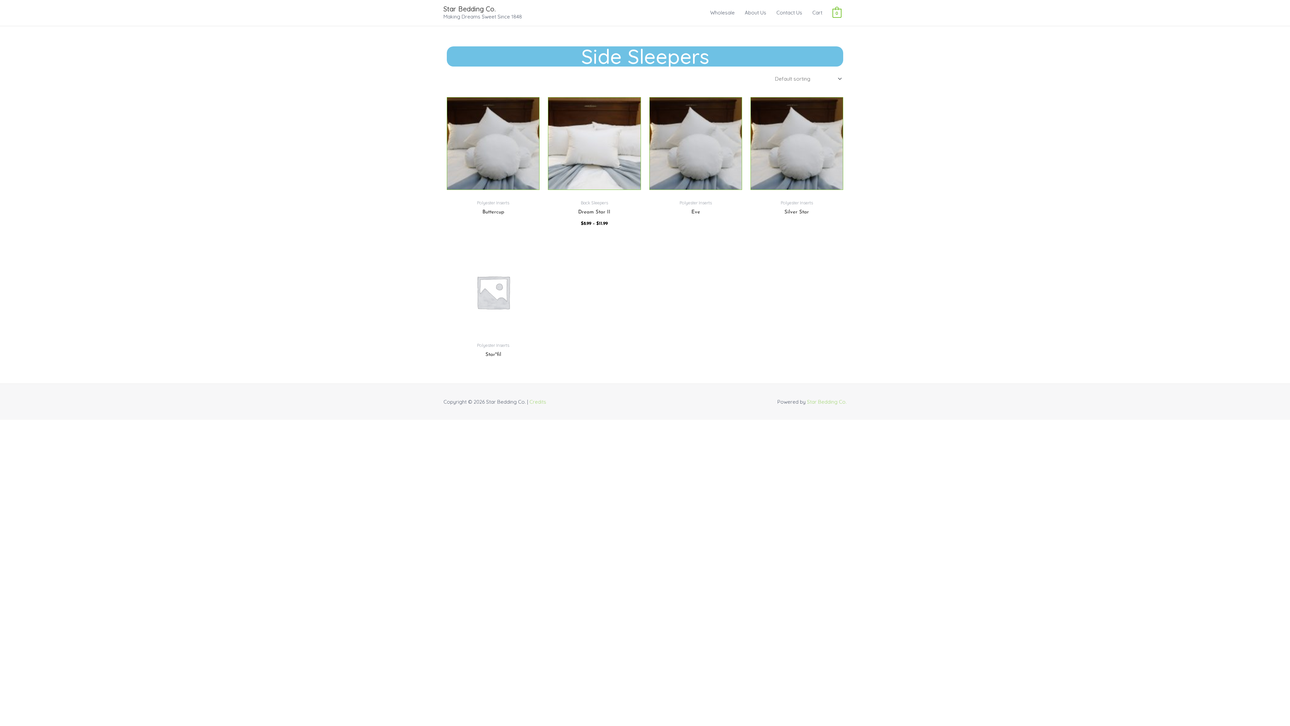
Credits (537, 402)
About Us (755, 12)
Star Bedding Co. (469, 9)
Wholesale (722, 12)
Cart (817, 12)
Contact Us (789, 12)
